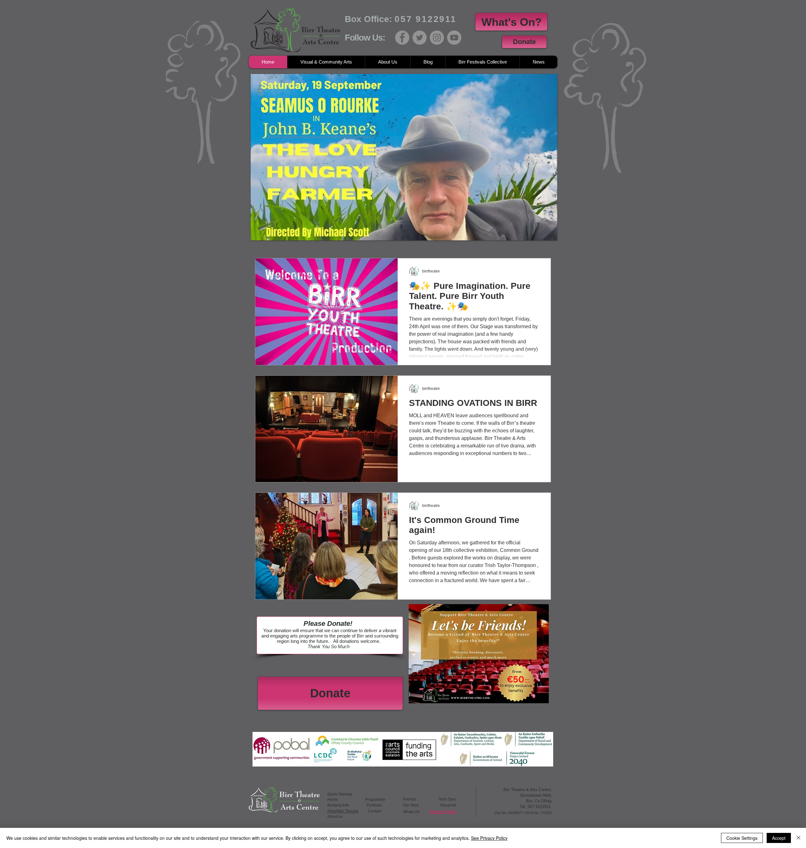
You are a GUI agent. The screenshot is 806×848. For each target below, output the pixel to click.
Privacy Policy (443, 811)
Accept (779, 838)
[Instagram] (437, 38)
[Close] (798, 838)
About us (335, 816)
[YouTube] (454, 38)
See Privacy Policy (489, 838)
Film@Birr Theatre (343, 811)
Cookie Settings (742, 838)
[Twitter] (419, 38)
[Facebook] (402, 38)
